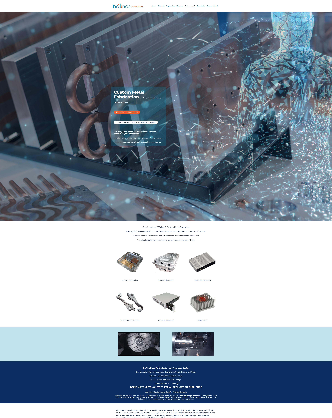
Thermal (161, 6)
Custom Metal (190, 6)
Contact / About (212, 6)
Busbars (180, 6)
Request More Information (127, 112)
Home (154, 6)
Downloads (201, 6)
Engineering (170, 6)
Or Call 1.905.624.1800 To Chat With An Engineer (136, 122)
